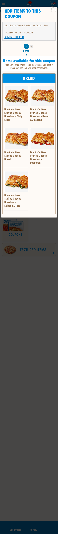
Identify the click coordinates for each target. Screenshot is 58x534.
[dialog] (29, 112)
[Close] (53, 10)
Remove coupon (14, 37)
